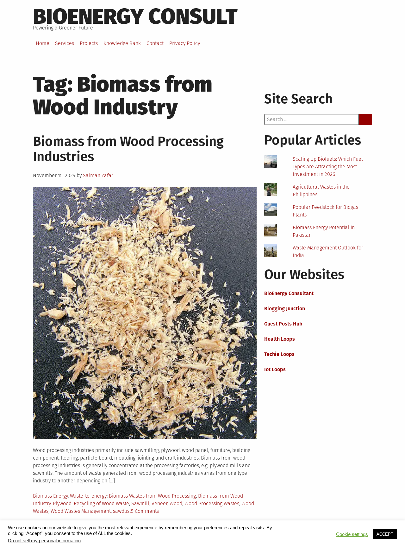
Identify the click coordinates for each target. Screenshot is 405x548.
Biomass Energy (50, 496)
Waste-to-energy (88, 496)
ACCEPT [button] (385, 534)
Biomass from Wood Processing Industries (128, 148)
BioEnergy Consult (135, 16)
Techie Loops (279, 354)
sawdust (122, 511)
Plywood (62, 503)
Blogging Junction (284, 309)
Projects (89, 43)
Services (64, 43)
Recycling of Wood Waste (101, 503)
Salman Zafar (98, 175)
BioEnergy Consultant (289, 293)
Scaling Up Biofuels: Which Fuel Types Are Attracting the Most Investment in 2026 (328, 166)
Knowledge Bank (122, 43)
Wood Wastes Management (81, 511)
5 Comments (145, 511)
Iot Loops (275, 369)
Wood (176, 503)
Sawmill (140, 503)
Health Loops (279, 339)
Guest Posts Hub (283, 324)
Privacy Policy (184, 43)
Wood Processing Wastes (211, 503)
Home (42, 43)
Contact (155, 43)
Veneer (159, 503)
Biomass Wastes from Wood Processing (152, 496)
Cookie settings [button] (352, 534)
